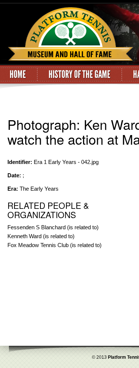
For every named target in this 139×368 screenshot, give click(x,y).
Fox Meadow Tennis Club (38, 245)
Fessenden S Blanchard (36, 227)
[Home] (66, 34)
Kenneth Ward (24, 236)
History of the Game (79, 74)
